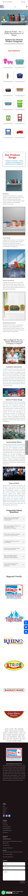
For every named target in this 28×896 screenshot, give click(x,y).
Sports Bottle (14, 734)
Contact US (5, 808)
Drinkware (7, 160)
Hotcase (6, 728)
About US (4, 809)
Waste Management (16, 162)
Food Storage (14, 160)
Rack (11, 738)
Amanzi (20, 732)
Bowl (23, 736)
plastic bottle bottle (18, 503)
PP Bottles (9, 734)
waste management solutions (16, 405)
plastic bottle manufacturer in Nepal (11, 492)
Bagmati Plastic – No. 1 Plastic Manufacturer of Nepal (14, 33)
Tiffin (16, 728)
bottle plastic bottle (7, 503)
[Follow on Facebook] (21, 2)
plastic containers (8, 370)
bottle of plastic (21, 501)
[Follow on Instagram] (24, 2)
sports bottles (6, 498)
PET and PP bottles (19, 496)
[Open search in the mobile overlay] (15, 6)
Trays (20, 738)
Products (4, 811)
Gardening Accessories (10, 164)
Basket (19, 736)
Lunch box (11, 728)
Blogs (4, 813)
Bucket (4, 736)
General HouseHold (6, 826)
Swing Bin (14, 740)
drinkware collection (18, 498)
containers (16, 403)
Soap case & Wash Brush (12, 736)
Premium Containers (13, 730)
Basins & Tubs (21, 734)
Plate (8, 738)
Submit (22, 882)
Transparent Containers (13, 732)
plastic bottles (8, 403)
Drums (9, 740)
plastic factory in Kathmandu (10, 415)
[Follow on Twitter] (23, 2)
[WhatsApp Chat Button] (3, 893)
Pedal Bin (19, 740)
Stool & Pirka (15, 738)
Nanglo (4, 738)
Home (4, 806)
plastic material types (14, 382)
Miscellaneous (20, 164)
